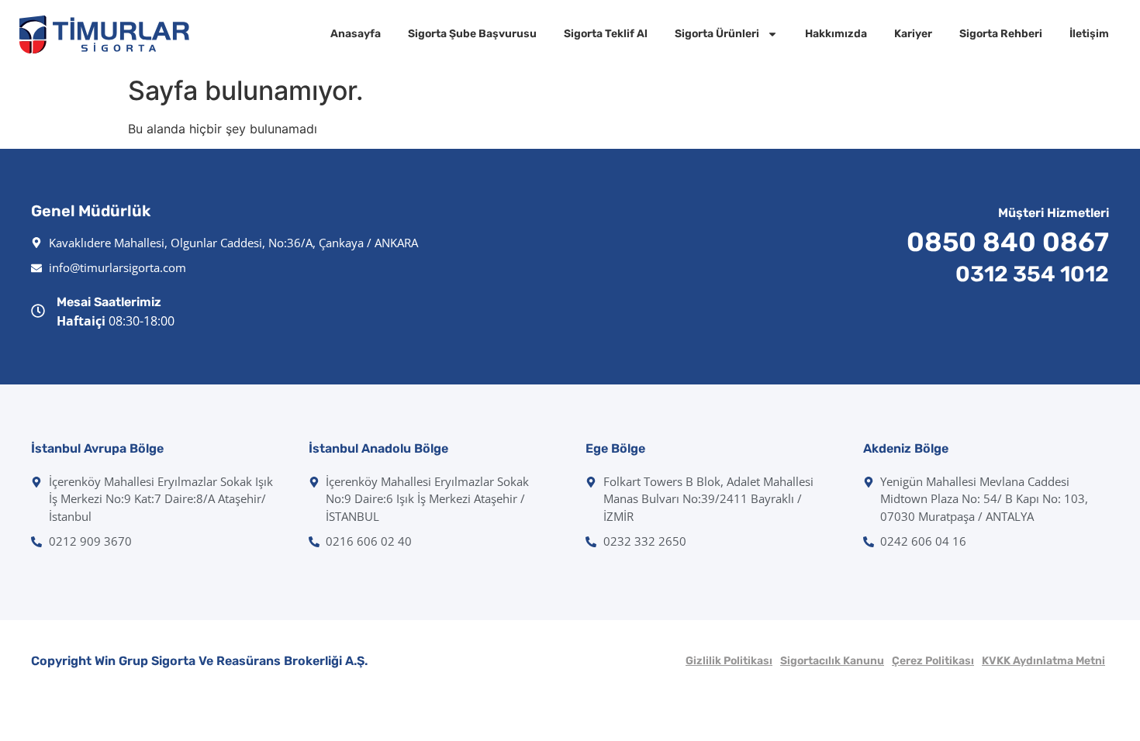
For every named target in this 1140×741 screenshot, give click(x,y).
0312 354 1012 (1032, 274)
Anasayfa (355, 33)
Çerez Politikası (933, 660)
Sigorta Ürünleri (717, 33)
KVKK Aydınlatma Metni (1043, 660)
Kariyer (913, 33)
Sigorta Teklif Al (606, 33)
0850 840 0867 (1008, 242)
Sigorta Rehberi (1000, 33)
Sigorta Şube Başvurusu (472, 33)
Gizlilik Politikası (729, 660)
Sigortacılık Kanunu (832, 660)
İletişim (1089, 33)
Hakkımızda (836, 33)
